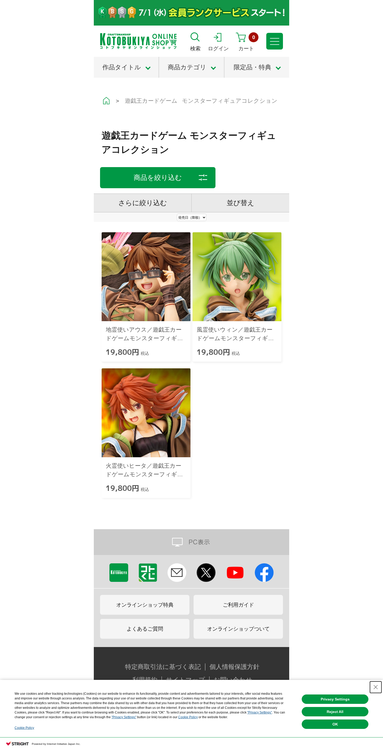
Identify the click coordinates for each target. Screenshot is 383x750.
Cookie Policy (188, 717)
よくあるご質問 (145, 629)
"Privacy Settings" (259, 712)
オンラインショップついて (238, 629)
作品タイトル (121, 67)
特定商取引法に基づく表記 (163, 666)
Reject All (335, 712)
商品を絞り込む (158, 177)
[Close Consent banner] (375, 687)
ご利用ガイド (238, 605)
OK (335, 724)
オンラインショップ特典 (145, 605)
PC (191, 542)
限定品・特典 (252, 67)
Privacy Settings (335, 699)
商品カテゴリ (187, 67)
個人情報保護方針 (234, 666)
